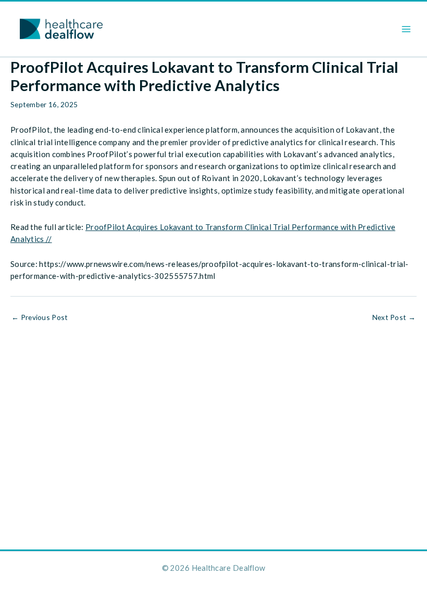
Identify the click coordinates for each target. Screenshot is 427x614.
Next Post (394, 317)
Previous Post (39, 317)
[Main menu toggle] (406, 29)
